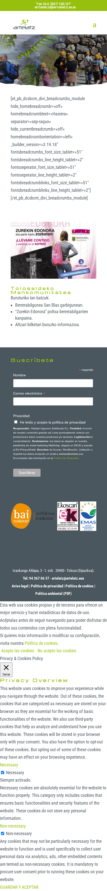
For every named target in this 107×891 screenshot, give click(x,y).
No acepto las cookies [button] (57, 650)
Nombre (19, 375)
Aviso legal (20, 586)
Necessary (15, 772)
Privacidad (21, 416)
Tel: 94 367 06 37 (53, 3)
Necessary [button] (9, 764)
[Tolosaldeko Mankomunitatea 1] (53, 278)
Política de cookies (79, 586)
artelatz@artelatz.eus (68, 578)
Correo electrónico (29, 394)
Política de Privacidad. (66, 458)
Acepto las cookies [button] (17, 650)
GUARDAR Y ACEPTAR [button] (19, 887)
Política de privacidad (47, 586)
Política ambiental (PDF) (53, 593)
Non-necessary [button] (13, 826)
